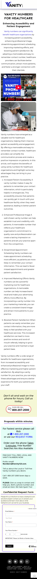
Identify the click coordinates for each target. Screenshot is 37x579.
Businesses (27, 568)
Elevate (20, 568)
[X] (15, 561)
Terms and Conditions (14, 567)
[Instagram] (27, 561)
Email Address (9, 511)
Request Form (11, 568)
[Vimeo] (21, 561)
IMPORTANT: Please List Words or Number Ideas (19, 538)
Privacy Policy (27, 567)
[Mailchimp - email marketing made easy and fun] (32, 547)
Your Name (9, 522)
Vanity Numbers (17, 566)
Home (9, 566)
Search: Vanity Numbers (18, 572)
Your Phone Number (11, 531)
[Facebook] (9, 561)
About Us (26, 566)
